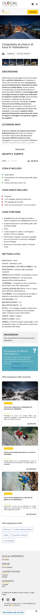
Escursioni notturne (19, 535)
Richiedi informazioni (20, 367)
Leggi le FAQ (16, 363)
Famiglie (11, 54)
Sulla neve (7, 529)
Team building (8, 541)
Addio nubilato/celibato (23, 529)
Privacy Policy (23, 593)
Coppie (6, 535)
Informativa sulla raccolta (13, 612)
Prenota (32, 12)
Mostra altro (20, 149)
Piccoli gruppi (23, 54)
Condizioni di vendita (9, 593)
